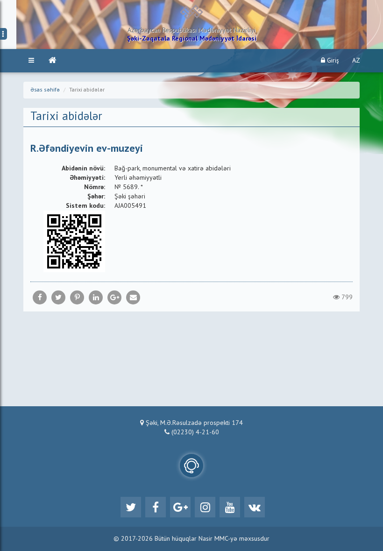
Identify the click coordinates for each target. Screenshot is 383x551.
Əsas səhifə (45, 90)
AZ (356, 60)
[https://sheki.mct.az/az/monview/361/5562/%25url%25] (133, 297)
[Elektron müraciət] (191, 465)
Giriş (332, 60)
